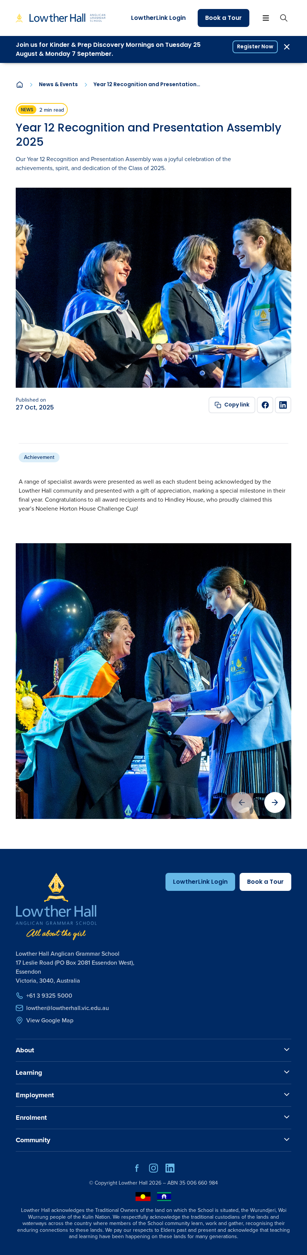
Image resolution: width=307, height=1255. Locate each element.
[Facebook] (265, 405)
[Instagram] (153, 1171)
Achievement (39, 457)
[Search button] (283, 17)
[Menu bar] (265, 17)
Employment (35, 1095)
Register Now (255, 46)
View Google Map (49, 1020)
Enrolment (31, 1117)
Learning (29, 1072)
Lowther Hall (133, 1183)
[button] (274, 802)
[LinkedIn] (283, 405)
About (25, 1050)
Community (33, 1140)
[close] (286, 46)
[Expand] (286, 1049)
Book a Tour (223, 17)
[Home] (19, 84)
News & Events (58, 84)
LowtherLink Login (158, 17)
